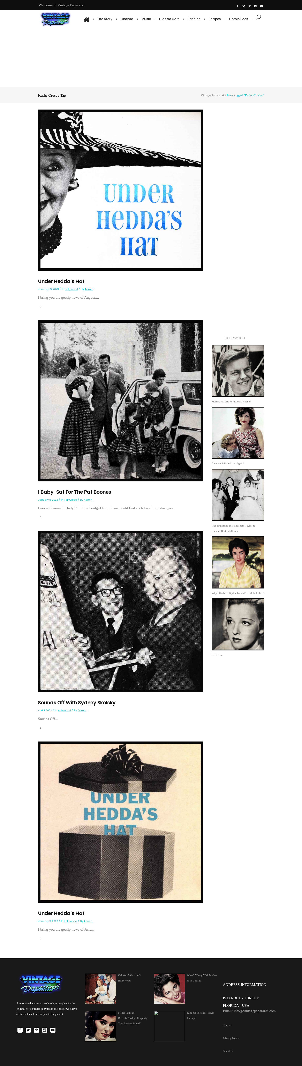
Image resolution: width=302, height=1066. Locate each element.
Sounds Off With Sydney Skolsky (76, 702)
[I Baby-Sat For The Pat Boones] (120, 400)
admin (89, 289)
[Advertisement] (151, 56)
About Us (228, 1050)
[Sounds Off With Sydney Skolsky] (120, 611)
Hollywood (71, 289)
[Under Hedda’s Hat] (120, 189)
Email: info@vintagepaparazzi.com (249, 1011)
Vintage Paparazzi (212, 95)
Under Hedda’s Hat (61, 281)
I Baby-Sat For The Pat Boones (74, 492)
